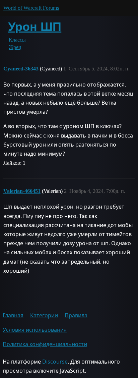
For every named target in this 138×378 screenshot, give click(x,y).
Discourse (55, 361)
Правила (76, 315)
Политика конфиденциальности (45, 344)
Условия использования (35, 329)
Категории (44, 315)
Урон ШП (34, 27)
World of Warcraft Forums (31, 8)
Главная (13, 315)
